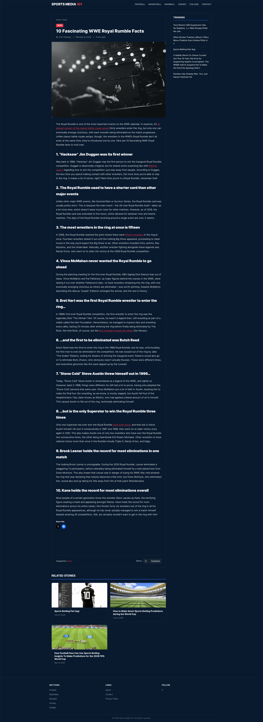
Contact (207, 4)
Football (140, 4)
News (65, 20)
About (108, 690)
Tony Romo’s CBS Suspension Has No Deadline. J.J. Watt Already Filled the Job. (190, 28)
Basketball (154, 4)
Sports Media (67, 4)
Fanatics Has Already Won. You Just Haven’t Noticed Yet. (190, 75)
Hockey (182, 4)
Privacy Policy (112, 699)
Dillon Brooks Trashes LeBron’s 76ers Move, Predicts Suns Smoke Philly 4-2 (191, 40)
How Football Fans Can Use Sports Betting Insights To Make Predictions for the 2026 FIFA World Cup (79, 656)
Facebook (155, 561)
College (194, 4)
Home (58, 20)
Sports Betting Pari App (66, 611)
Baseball (170, 4)
